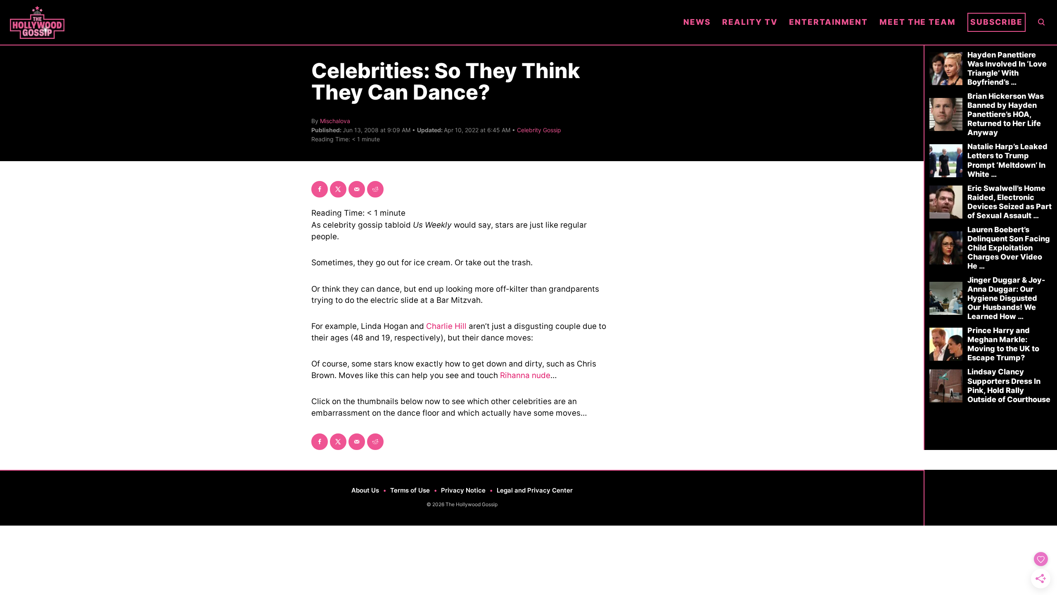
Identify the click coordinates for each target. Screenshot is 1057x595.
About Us (365, 490)
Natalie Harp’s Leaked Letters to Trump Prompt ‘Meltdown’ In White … (1007, 160)
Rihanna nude (525, 375)
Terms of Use (410, 490)
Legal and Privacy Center (535, 490)
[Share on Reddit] (375, 189)
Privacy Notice (463, 490)
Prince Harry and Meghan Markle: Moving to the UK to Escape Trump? (1003, 344)
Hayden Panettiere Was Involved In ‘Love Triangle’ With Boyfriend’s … (1007, 68)
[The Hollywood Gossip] (341, 22)
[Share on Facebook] (319, 189)
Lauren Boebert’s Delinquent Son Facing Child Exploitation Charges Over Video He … (1008, 247)
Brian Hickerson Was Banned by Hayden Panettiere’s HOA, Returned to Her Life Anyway (1005, 114)
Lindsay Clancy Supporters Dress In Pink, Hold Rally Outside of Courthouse (1008, 385)
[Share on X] (338, 189)
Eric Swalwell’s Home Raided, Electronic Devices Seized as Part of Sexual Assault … (1009, 202)
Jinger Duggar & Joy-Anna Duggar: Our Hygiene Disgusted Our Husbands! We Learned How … (1006, 298)
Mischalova (335, 120)
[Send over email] (356, 189)
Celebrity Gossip (539, 129)
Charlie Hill (446, 326)
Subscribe (996, 22)
